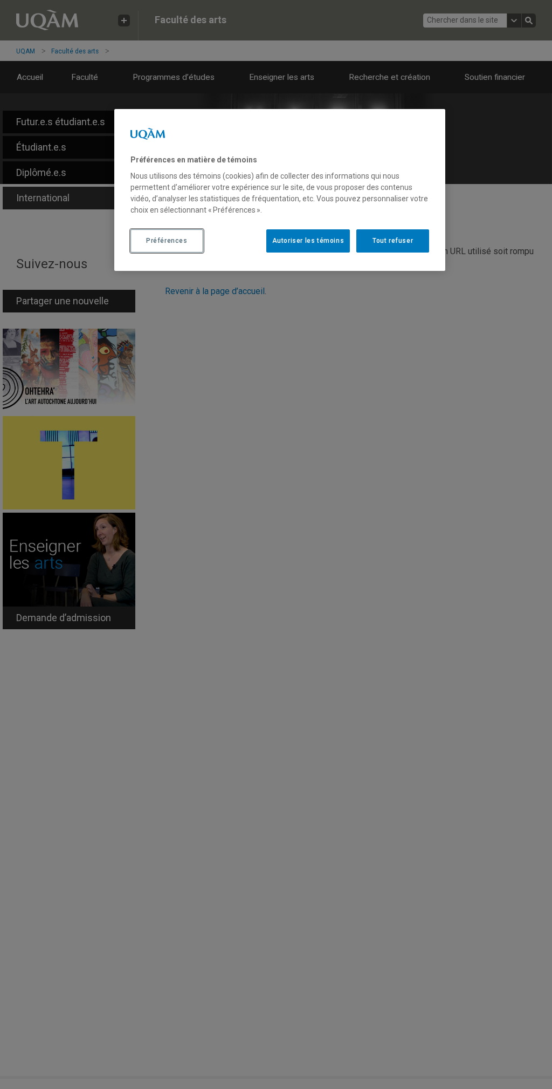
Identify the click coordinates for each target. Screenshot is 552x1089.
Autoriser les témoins (308, 240)
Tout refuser (392, 240)
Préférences (167, 240)
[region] (279, 190)
